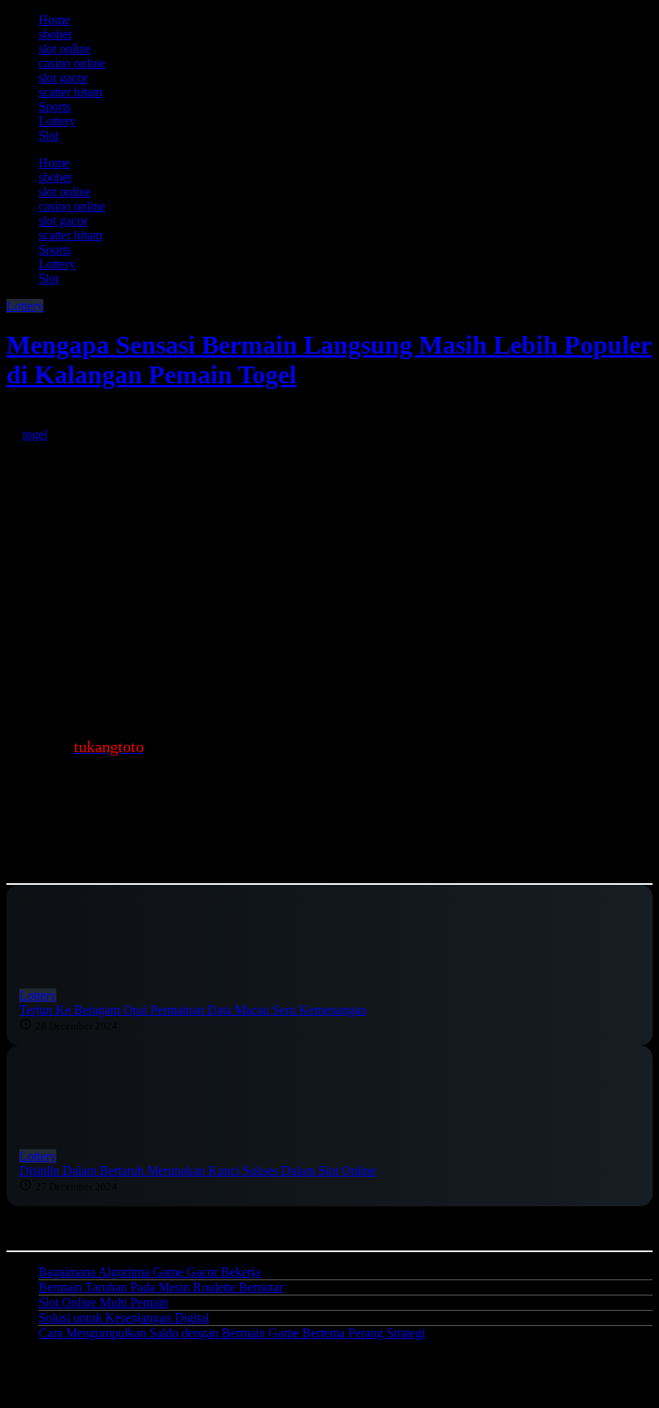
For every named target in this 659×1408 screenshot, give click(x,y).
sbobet (55, 34)
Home (54, 20)
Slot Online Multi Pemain (103, 1302)
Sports (55, 106)
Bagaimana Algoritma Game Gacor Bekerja (149, 1272)
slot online (65, 48)
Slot (49, 135)
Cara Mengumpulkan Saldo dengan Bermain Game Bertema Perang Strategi (232, 1333)
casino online (72, 63)
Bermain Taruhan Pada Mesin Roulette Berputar (161, 1287)
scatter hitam (70, 92)
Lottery (57, 121)
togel (35, 434)
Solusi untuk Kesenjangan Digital (124, 1317)
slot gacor (63, 77)
